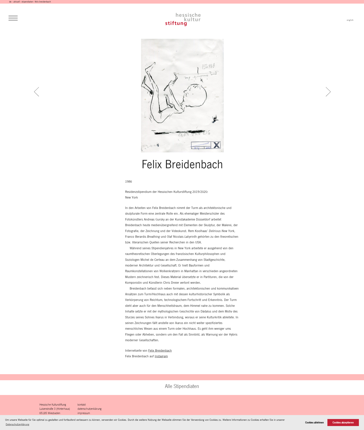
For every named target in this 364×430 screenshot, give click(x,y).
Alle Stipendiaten (182, 386)
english (350, 20)
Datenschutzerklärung (89, 408)
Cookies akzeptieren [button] (343, 422)
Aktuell (16, 1)
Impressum (84, 413)
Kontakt (82, 404)
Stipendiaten (27, 1)
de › (11, 1)
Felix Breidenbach (160, 350)
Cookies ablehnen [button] (314, 422)
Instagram (161, 356)
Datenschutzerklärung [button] (17, 424)
